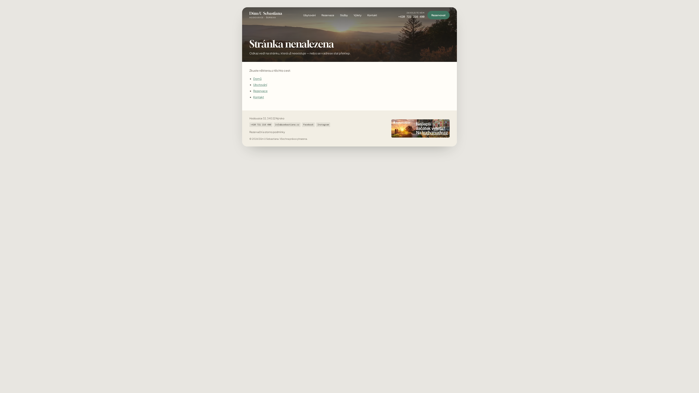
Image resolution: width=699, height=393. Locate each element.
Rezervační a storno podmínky (267, 132)
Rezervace (327, 15)
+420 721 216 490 (261, 124)
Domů (257, 79)
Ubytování (309, 15)
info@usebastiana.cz (287, 124)
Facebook (308, 124)
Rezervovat (438, 15)
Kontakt (372, 15)
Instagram (323, 124)
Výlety (358, 15)
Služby (344, 15)
